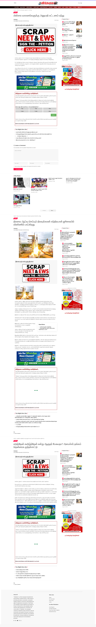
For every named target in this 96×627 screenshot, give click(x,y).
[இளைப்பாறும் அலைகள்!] (22, 182)
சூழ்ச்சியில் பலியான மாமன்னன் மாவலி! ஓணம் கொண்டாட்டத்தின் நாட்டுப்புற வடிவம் (71, 57)
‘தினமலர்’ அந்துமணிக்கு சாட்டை (22, 571)
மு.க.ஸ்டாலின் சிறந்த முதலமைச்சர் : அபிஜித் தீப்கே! (68, 23)
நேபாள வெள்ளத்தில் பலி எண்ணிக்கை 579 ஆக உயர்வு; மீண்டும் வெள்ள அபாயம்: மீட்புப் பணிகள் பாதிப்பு (68, 280)
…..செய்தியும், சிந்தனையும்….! (22, 136)
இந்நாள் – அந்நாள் (68, 34)
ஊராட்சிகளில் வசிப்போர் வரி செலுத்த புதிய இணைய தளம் (27, 132)
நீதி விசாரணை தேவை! (70, 40)
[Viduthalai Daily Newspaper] (48, 3)
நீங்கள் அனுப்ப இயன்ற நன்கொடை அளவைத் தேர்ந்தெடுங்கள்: (27, 106)
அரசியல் (15, 12)
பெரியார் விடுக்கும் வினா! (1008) (22, 569)
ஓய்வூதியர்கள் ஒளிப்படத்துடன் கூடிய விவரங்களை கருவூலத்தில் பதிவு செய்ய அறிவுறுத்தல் (71, 263)
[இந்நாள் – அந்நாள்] (79, 36)
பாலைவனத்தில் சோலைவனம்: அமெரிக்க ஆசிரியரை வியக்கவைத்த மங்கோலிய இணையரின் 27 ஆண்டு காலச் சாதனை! (68, 247)
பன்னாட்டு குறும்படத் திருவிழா (45, 326)
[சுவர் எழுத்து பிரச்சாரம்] (22, 199)
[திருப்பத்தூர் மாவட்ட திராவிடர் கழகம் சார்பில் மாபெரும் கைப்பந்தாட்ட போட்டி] (39, 182)
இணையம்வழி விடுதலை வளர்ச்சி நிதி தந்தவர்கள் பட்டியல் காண (27, 123)
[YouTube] (17, 620)
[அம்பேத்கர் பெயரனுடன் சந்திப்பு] (79, 30)
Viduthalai (15, 19)
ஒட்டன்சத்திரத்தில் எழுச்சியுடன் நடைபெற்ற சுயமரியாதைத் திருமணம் (28, 577)
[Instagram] (19, 620)
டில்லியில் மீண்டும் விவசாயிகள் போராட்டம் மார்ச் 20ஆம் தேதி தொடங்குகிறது (30, 419)
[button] (79, 3)
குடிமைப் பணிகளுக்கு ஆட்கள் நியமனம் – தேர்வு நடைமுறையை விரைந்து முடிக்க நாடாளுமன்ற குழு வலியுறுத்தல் (73, 179)
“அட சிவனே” (18, 424)
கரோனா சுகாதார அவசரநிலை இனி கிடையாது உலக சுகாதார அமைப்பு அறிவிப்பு (30, 575)
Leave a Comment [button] (17, 433)
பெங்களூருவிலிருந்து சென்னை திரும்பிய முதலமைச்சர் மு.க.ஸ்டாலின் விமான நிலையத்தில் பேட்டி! (34, 134)
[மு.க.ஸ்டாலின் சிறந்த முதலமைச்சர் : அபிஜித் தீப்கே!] (79, 23)
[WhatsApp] (20, 620)
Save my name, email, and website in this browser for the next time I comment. (28, 166)
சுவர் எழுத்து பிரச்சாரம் (18, 205)
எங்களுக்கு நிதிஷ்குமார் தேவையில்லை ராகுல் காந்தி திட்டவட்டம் (28, 426)
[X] (15, 620)
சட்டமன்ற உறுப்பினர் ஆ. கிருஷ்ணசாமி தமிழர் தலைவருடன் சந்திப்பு (28, 573)
